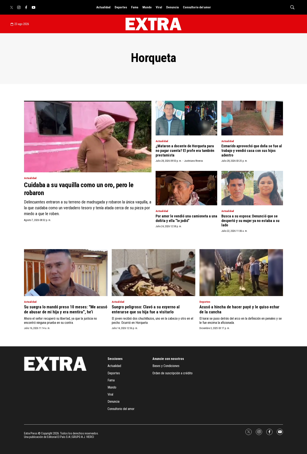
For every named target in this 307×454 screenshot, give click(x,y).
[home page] (153, 24)
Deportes (121, 7)
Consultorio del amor (197, 7)
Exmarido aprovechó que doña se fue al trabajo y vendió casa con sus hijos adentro (251, 150)
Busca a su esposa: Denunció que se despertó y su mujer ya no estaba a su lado (250, 220)
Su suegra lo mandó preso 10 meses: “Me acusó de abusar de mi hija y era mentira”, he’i (65, 309)
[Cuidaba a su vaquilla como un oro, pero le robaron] (87, 136)
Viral (159, 7)
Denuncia (172, 7)
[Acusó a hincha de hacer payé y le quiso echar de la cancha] (241, 272)
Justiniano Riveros (193, 160)
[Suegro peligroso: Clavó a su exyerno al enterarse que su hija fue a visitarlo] (153, 272)
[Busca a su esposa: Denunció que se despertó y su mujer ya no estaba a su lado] (252, 188)
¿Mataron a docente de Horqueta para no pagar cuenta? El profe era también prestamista (185, 150)
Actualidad (103, 7)
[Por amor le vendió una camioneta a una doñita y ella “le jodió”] (186, 188)
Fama (134, 7)
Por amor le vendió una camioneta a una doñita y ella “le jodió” (186, 218)
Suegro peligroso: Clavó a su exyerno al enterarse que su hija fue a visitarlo (146, 309)
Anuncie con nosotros (168, 359)
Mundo (147, 7)
